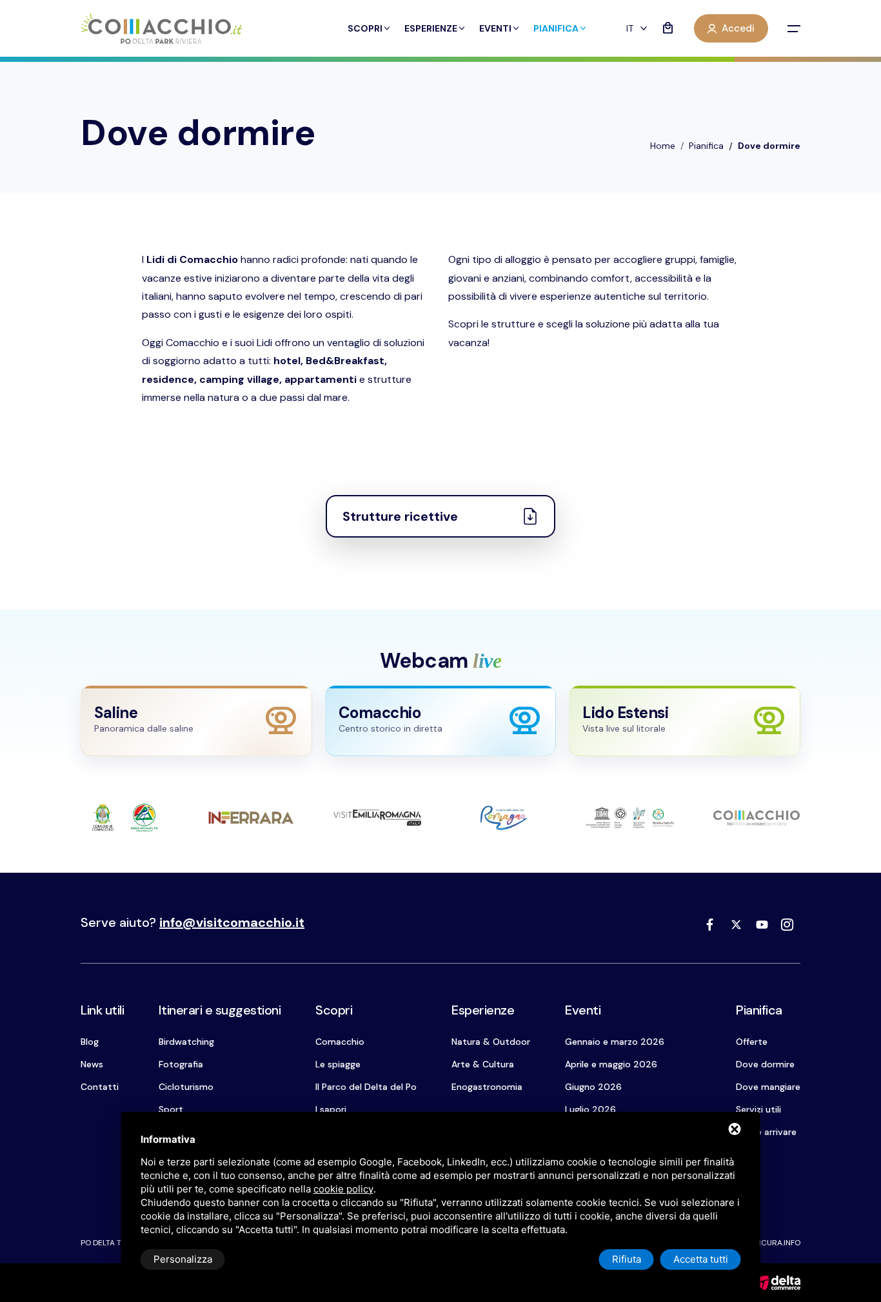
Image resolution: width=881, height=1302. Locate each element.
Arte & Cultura (482, 1064)
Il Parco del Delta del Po (366, 1087)
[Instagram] (787, 924)
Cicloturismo (186, 1087)
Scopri (365, 28)
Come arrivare (766, 1132)
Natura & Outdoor (490, 1041)
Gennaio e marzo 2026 (614, 1041)
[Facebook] (710, 924)
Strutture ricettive (400, 516)
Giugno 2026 (593, 1087)
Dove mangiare (768, 1087)
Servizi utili (758, 1109)
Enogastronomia (486, 1087)
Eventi (495, 28)
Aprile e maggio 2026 (611, 1064)
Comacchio (339, 1041)
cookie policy (343, 1189)
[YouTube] (762, 924)
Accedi (738, 28)
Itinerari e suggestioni (220, 1010)
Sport (171, 1109)
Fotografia (181, 1064)
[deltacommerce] (777, 1281)
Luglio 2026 (590, 1109)
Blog (90, 1041)
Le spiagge (338, 1064)
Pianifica (556, 28)
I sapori (330, 1109)
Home (662, 145)
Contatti (100, 1087)
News (92, 1064)
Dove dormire (765, 1064)
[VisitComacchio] (161, 28)
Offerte (751, 1041)
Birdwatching (186, 1041)
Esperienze (430, 28)
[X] (736, 924)
